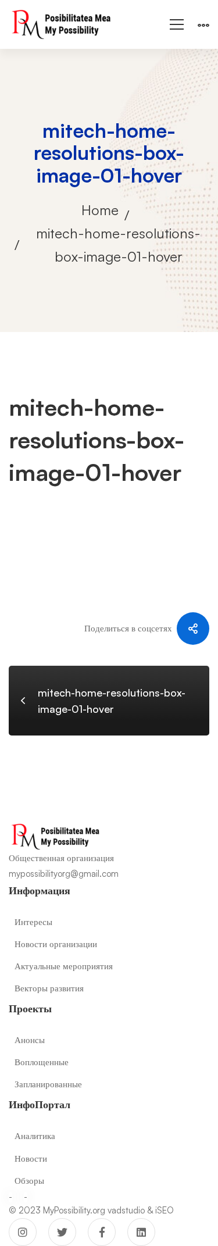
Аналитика (35, 1135)
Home (100, 210)
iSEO (164, 1210)
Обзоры (29, 1180)
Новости (31, 1158)
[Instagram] (23, 1232)
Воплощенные (42, 1062)
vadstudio (126, 1210)
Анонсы (30, 1039)
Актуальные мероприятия (64, 966)
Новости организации (56, 943)
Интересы (33, 921)
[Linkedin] (141, 1232)
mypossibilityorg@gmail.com (64, 873)
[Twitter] (62, 1232)
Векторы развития (49, 988)
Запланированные (48, 1084)
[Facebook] (102, 1232)
